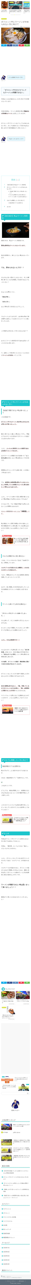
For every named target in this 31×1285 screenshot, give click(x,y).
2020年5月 (6, 1256)
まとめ (9, 206)
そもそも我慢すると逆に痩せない (17, 194)
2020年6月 (6, 1251)
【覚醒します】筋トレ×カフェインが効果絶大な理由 (16, 1190)
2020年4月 (6, 1260)
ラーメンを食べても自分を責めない (18, 196)
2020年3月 (6, 1264)
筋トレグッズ (7, 1229)
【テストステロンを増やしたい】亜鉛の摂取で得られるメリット (15, 1184)
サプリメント (7, 1209)
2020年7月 (6, 1247)
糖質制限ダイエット (9, 1237)
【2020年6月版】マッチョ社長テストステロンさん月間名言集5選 (15, 1172)
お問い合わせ (21, 1281)
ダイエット (4, 18)
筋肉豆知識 (6, 1233)
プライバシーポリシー (11, 1281)
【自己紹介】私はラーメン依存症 (16, 184)
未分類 (5, 1225)
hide (18, 180)
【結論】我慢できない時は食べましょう (18, 192)
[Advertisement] (15, 61)
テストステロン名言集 (9, 1217)
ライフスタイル (7, 1221)
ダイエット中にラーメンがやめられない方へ (17, 188)
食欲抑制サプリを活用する (16, 203)
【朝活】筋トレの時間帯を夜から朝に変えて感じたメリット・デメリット (15, 1196)
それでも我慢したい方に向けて (16, 200)
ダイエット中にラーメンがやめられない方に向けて (15, 1178)
